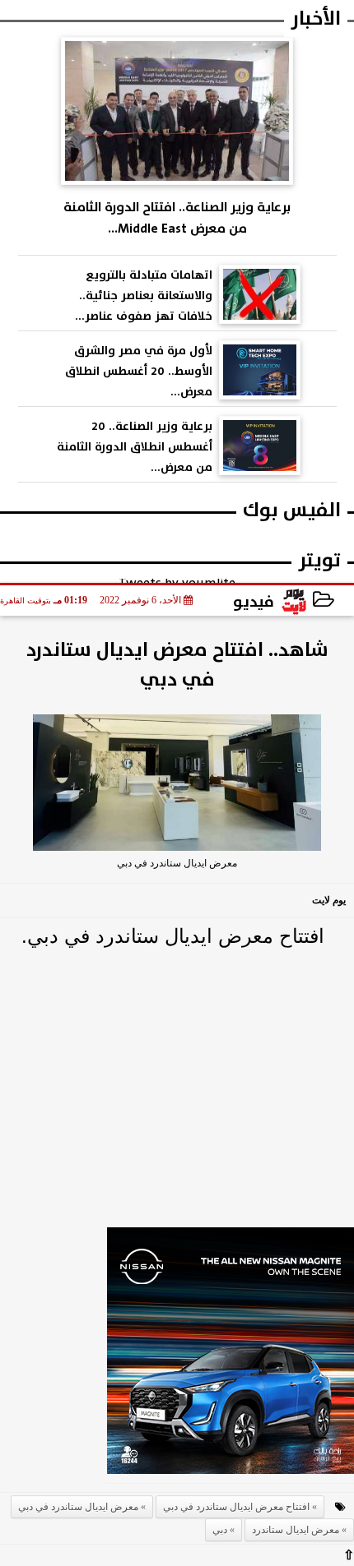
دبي (219, 1530)
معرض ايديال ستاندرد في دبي (78, 1507)
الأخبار (316, 18)
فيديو (253, 602)
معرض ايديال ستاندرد (295, 1530)
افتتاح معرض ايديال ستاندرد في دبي (236, 1507)
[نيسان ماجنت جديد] (230, 1355)
